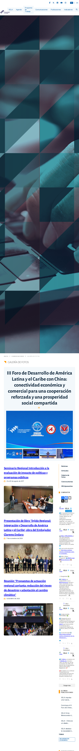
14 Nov (72, 570)
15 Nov (72, 529)
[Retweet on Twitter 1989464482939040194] (64, 598)
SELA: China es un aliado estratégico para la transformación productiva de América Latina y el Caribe (67, 722)
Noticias (64, 466)
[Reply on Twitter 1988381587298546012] (60, 679)
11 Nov (72, 608)
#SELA (63, 536)
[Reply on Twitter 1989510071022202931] (60, 565)
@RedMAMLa (69, 536)
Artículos (64, 471)
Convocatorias (67, 482)
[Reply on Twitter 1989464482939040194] (60, 598)
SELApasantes (67, 486)
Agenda (19, 10)
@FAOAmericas (63, 582)
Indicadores (68, 10)
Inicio (6, 356)
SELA (11, 10)
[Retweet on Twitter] (64, 603)
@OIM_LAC (64, 661)
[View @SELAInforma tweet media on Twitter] (61, 562)
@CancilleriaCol (65, 559)
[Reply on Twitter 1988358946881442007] (60, 643)
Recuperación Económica (64, 739)
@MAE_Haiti (71, 558)
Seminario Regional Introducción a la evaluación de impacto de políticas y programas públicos (26, 473)
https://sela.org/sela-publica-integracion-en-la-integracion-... (66, 635)
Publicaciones (56, 10)
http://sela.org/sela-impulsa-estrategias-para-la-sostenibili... (66, 551)
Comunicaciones (41, 10)
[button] (70, 429)
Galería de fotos (33, 356)
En (77, 3)
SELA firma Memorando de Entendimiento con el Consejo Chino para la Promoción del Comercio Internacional (66, 714)
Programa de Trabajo (28, 9)
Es (71, 3)
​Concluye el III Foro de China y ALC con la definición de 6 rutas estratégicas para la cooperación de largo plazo (67, 706)
